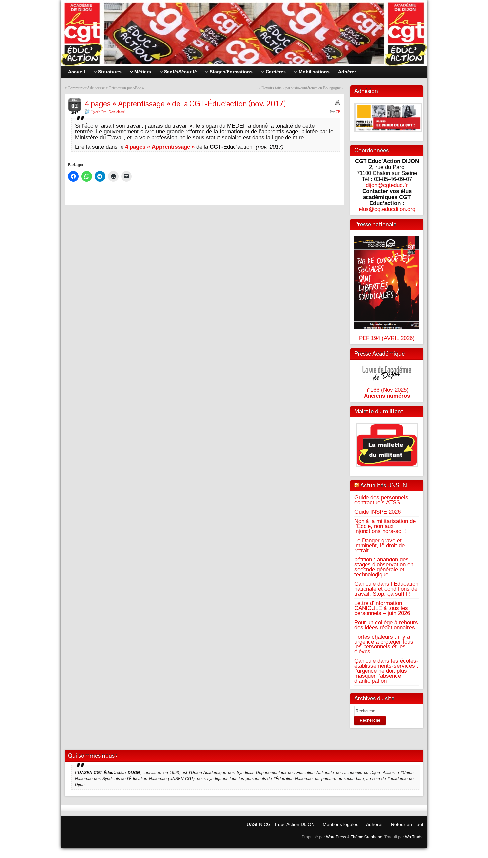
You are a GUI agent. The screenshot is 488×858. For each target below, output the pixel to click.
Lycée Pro (99, 112)
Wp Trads (413, 837)
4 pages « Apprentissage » (160, 146)
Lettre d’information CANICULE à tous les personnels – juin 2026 (382, 608)
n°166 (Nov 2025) (387, 389)
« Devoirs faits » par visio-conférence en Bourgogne (299, 88)
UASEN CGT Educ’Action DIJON (281, 824)
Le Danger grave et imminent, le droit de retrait (379, 545)
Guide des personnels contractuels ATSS (381, 500)
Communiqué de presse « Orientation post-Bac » (106, 88)
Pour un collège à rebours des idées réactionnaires (386, 625)
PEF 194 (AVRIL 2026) (387, 338)
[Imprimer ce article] (337, 102)
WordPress (336, 837)
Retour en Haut (407, 824)
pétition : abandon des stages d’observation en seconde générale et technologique (383, 567)
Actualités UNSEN (383, 485)
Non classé (117, 112)
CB (338, 112)
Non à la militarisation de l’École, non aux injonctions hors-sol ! (385, 526)
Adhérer (374, 824)
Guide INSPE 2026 (377, 511)
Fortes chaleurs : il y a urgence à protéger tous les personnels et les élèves (383, 644)
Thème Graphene (366, 837)
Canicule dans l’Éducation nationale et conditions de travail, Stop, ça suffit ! (386, 588)
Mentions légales (340, 824)
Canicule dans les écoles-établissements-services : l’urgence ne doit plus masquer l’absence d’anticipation (386, 670)
